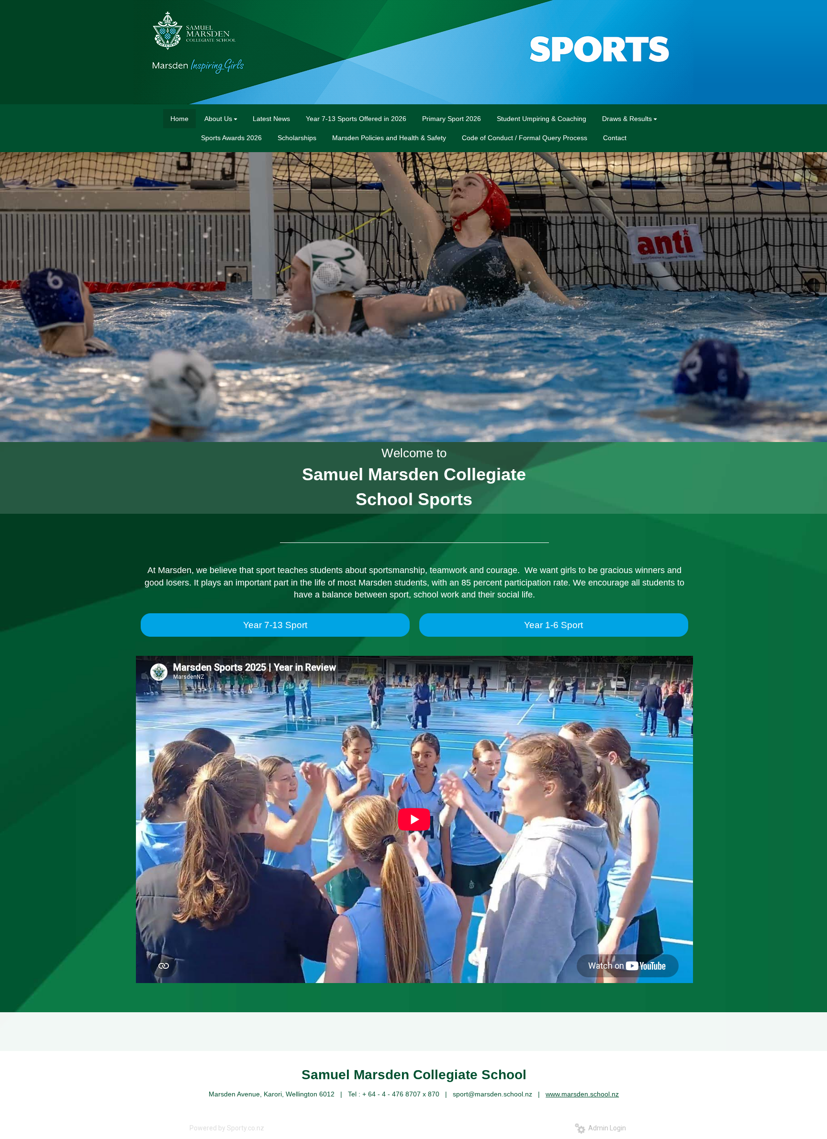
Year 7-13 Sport (275, 625)
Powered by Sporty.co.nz (227, 1128)
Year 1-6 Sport (553, 625)
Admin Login (605, 1128)
